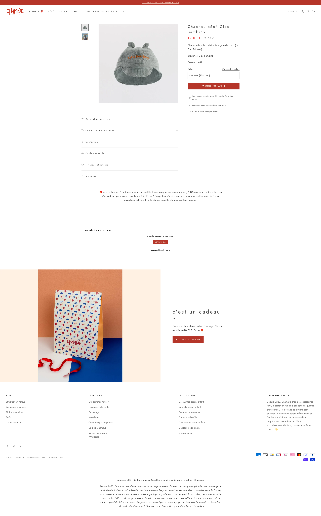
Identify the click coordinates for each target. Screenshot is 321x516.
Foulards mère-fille (188, 417)
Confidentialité (124, 480)
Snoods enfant (186, 433)
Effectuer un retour (15, 401)
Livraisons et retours (16, 407)
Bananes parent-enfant (190, 412)
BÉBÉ (51, 11)
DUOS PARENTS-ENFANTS (102, 11)
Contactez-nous (13, 422)
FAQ (8, 417)
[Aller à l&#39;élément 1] (85, 27)
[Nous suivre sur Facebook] (7, 446)
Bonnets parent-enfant (190, 407)
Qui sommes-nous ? (99, 401)
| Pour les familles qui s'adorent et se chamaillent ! (43, 457)
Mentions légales (141, 480)
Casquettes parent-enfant (191, 401)
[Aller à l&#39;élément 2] (85, 36)
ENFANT (64, 11)
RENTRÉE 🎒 (36, 11)
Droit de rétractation (194, 480)
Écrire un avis (160, 241)
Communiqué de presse (101, 422)
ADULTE (78, 11)
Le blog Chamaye (97, 427)
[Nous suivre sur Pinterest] (20, 446)
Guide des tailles (230, 69)
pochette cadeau (188, 339)
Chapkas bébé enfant (189, 427)
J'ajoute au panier (214, 86)
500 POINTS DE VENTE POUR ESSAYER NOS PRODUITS (160, 3)
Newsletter (94, 417)
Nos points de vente (99, 407)
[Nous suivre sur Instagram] (14, 446)
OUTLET (126, 11)
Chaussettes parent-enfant (192, 422)
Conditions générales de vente (166, 480)
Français (291, 11)
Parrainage (94, 412)
